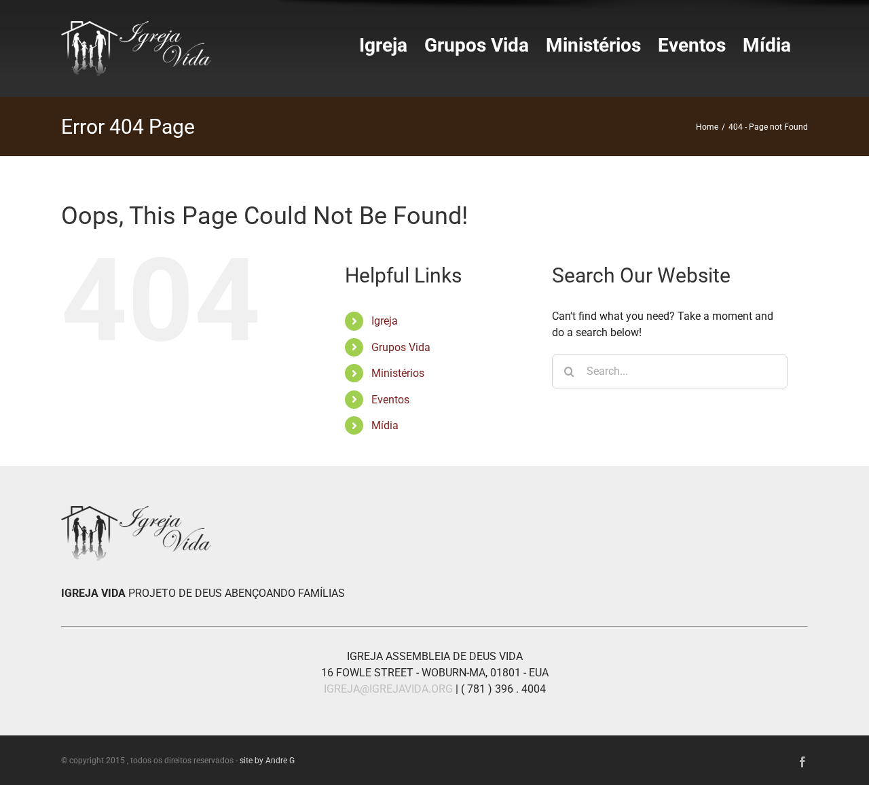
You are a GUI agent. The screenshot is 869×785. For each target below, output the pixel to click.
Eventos (390, 399)
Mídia (385, 425)
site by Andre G (267, 760)
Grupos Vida (400, 347)
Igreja (384, 320)
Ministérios (397, 373)
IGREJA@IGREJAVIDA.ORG (388, 688)
